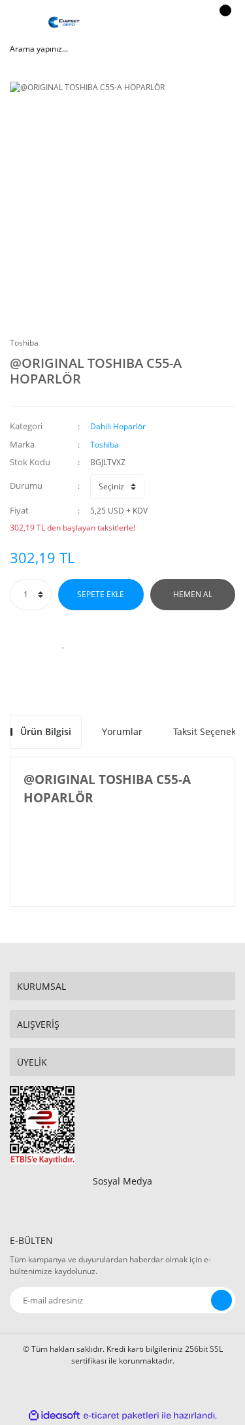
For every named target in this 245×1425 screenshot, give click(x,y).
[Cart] (223, 23)
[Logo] (64, 23)
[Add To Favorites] (64, 643)
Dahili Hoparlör (118, 426)
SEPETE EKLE (100, 594)
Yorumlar (122, 731)
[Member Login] (190, 23)
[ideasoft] (54, 1415)
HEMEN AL (192, 594)
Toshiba (24, 342)
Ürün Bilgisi (45, 731)
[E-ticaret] (121, 1416)
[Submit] (221, 1300)
